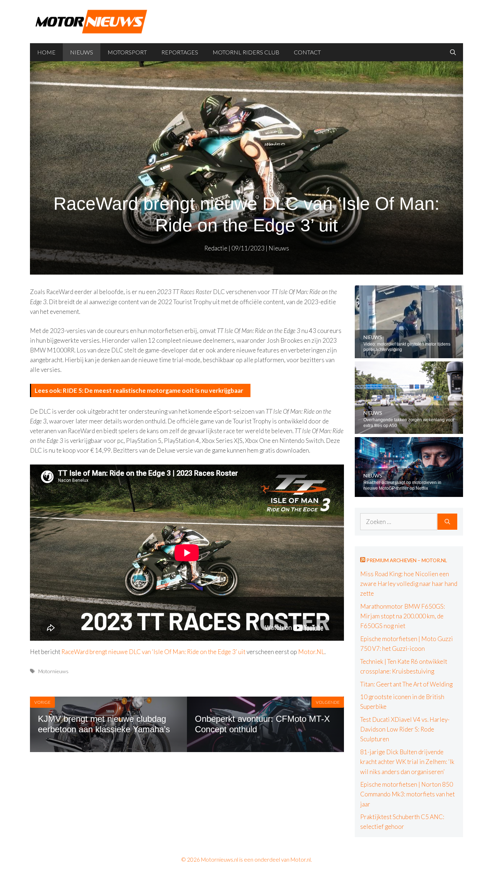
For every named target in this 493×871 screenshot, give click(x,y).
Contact (307, 52)
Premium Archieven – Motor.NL (406, 560)
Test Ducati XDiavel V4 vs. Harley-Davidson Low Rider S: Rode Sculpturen (405, 729)
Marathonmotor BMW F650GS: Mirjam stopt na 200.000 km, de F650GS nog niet (402, 616)
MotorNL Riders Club (246, 52)
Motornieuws (53, 671)
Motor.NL (311, 652)
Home (46, 52)
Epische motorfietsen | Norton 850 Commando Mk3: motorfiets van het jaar (407, 794)
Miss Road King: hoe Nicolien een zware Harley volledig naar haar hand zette (408, 583)
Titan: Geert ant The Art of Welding (406, 684)
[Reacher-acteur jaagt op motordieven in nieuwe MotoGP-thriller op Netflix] (409, 492)
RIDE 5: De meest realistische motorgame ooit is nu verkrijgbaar (153, 390)
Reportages (179, 52)
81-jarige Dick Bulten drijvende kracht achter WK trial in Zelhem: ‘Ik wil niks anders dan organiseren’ (407, 761)
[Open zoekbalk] (453, 52)
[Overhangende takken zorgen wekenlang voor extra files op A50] (409, 429)
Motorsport (127, 52)
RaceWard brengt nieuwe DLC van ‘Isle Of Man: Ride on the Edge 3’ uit (153, 652)
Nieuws (81, 52)
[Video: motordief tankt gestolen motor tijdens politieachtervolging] (409, 353)
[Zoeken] (447, 521)
